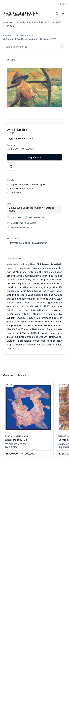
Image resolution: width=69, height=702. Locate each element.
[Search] (57, 13)
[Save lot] (11, 166)
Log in (63, 4)
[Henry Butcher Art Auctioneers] (20, 13)
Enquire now (35, 157)
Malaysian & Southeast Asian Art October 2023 (39, 22)
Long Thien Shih (17, 129)
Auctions (7, 22)
